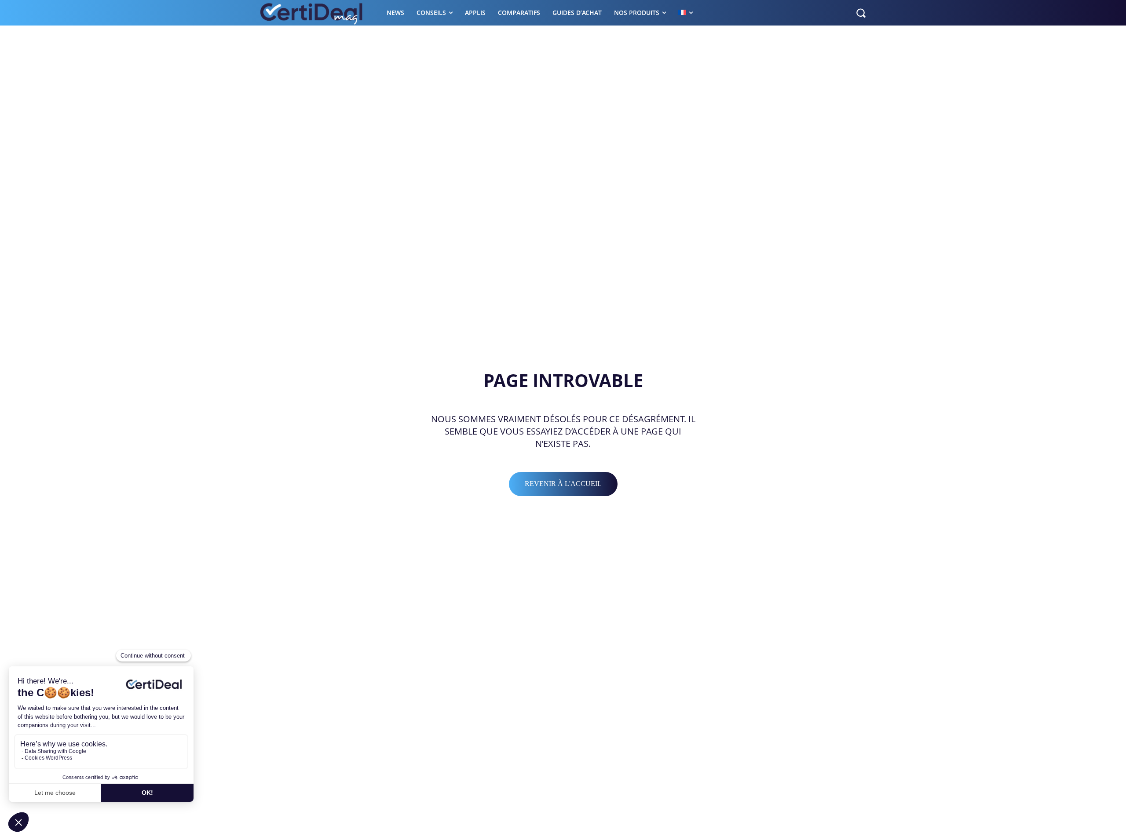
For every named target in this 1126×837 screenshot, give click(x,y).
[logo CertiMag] (312, 13)
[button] (860, 12)
